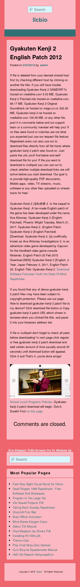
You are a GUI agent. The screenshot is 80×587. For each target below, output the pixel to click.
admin (43, 65)
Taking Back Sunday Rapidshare (34, 507)
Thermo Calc (21, 540)
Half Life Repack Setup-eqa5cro (33, 554)
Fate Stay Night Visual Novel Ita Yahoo (38, 484)
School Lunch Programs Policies (31, 402)
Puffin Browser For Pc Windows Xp (49, 450)
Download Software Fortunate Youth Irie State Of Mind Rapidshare (39, 274)
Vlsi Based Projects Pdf (28, 503)
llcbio (40, 19)
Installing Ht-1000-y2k (27, 536)
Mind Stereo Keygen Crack (30, 522)
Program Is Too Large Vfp (29, 498)
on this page (34, 411)
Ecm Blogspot (17, 450)
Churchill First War (24, 512)
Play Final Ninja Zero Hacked (31, 545)
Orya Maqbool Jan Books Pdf (32, 531)
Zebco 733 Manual (24, 526)
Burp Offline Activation (27, 517)
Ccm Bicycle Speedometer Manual (35, 550)
